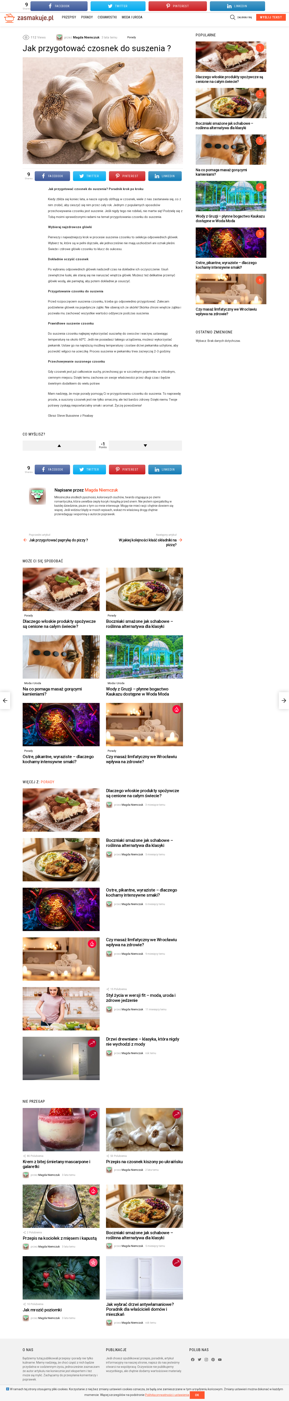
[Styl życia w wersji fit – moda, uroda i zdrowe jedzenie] (61, 1008)
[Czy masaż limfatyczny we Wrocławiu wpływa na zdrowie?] (144, 724)
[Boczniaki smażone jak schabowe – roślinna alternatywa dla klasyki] (144, 589)
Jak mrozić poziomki (42, 1309)
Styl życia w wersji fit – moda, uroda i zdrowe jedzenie (141, 998)
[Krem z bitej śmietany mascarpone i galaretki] (61, 1129)
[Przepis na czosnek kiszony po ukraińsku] (144, 1129)
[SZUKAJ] (232, 17)
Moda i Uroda (132, 17)
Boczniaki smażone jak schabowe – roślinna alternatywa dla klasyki (139, 624)
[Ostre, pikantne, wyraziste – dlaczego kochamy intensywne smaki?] (61, 724)
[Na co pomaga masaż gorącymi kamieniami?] (61, 657)
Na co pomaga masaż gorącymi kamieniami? (52, 691)
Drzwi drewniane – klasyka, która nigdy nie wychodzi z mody (142, 1042)
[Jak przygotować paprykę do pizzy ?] (5, 700)
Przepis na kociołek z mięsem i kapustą (59, 1238)
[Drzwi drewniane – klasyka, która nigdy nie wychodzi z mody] (61, 1058)
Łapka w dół (145, 446)
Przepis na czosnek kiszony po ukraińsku (144, 1161)
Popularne (93, 1262)
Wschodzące (92, 1043)
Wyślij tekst (271, 17)
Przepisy (69, 17)
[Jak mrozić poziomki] (61, 1278)
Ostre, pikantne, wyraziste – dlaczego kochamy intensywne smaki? (58, 759)
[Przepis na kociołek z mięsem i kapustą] (61, 1206)
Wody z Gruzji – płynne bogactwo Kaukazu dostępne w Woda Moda (137, 691)
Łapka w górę (59, 446)
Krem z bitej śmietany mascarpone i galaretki (56, 1164)
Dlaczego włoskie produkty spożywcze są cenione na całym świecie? (59, 624)
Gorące (176, 709)
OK (197, 1395)
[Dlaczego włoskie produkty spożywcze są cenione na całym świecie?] (61, 589)
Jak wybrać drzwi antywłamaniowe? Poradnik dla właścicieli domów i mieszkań (140, 1309)
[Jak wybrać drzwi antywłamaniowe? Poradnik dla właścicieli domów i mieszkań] (144, 1278)
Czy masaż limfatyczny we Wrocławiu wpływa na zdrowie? (141, 759)
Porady (87, 17)
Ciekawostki (107, 17)
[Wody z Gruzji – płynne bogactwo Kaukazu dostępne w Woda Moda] (144, 657)
